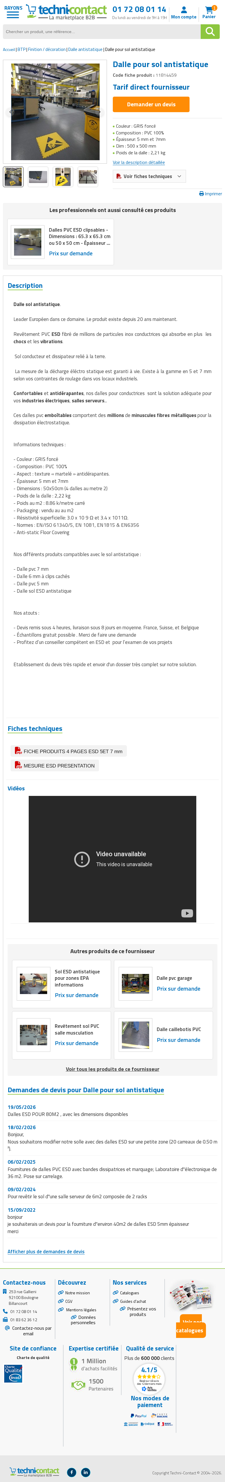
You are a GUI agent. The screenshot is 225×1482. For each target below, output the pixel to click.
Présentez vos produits (141, 1311)
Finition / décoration (47, 49)
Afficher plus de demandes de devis (46, 1251)
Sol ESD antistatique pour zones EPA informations (77, 978)
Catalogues (129, 1293)
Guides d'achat (133, 1301)
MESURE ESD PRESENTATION (58, 766)
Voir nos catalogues (189, 1326)
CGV (68, 1301)
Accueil (9, 49)
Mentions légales (80, 1310)
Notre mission (77, 1293)
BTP (21, 49)
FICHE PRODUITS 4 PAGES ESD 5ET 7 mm (72, 751)
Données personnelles (83, 1320)
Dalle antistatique (85, 49)
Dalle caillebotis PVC (179, 1029)
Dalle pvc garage (174, 978)
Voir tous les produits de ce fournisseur (112, 1069)
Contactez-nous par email (31, 1330)
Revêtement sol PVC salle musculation (77, 1029)
